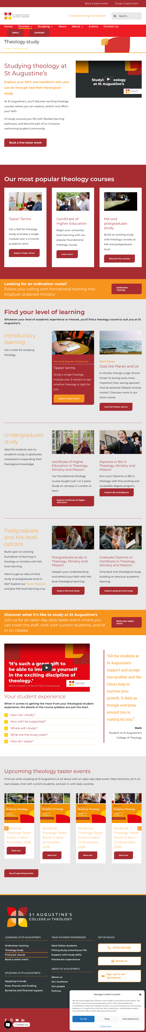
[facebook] (5, 1020)
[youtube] (17, 1020)
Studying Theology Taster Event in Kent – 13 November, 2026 (90, 837)
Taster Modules (36, 583)
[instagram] (11, 1020)
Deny (107, 1019)
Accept (83, 1019)
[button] (140, 994)
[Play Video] (109, 79)
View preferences (130, 1019)
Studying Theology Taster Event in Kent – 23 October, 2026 (54, 837)
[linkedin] (22, 1020)
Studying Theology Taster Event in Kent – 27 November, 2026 (126, 837)
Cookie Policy (105, 1026)
